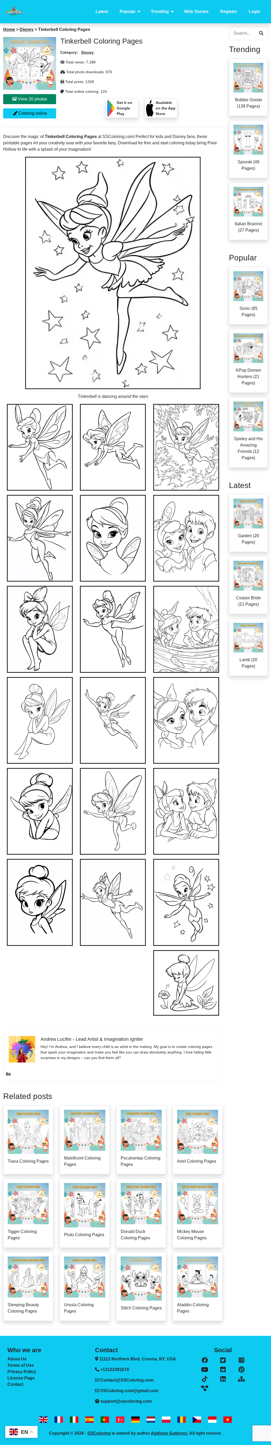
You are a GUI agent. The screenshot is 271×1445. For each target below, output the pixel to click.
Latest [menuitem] (102, 11)
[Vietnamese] (227, 1419)
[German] (135, 1419)
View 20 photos (32, 99)
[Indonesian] (212, 1419)
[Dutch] (150, 1419)
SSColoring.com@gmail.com (129, 1390)
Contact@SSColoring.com (126, 1380)
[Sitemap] (241, 1379)
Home (9, 29)
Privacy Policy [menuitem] (21, 1371)
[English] (43, 1419)
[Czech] (197, 1419)
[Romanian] (181, 1419)
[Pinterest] (241, 1369)
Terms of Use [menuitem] (20, 1365)
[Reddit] (223, 1369)
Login (254, 11)
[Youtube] (204, 1369)
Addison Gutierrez (169, 1433)
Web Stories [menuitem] (196, 11)
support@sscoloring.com (126, 1401)
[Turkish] (120, 1419)
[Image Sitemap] (204, 1388)
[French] (58, 1419)
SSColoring (99, 1433)
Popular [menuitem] (128, 11)
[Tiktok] (204, 1379)
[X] (223, 1360)
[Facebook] (204, 1360)
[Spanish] (89, 1419)
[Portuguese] (104, 1419)
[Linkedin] (223, 1379)
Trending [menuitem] (160, 11)
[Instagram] (241, 1360)
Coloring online (32, 113)
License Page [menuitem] (21, 1378)
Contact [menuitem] (15, 1384)
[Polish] (166, 1419)
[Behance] (8, 1074)
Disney (27, 29)
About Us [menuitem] (16, 1359)
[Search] (261, 33)
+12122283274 (114, 1369)
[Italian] (74, 1419)
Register (228, 11)
